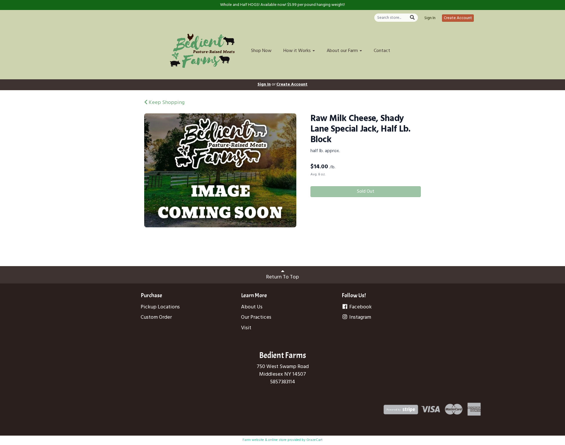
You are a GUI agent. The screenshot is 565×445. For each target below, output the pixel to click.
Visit (246, 328)
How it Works (297, 51)
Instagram (359, 317)
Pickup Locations (160, 307)
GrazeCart (314, 440)
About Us (251, 307)
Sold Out (365, 191)
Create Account (458, 18)
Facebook (360, 307)
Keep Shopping (166, 102)
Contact (382, 51)
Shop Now (261, 51)
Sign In (430, 18)
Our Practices (256, 317)
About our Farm (343, 51)
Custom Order (156, 317)
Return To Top (282, 277)
